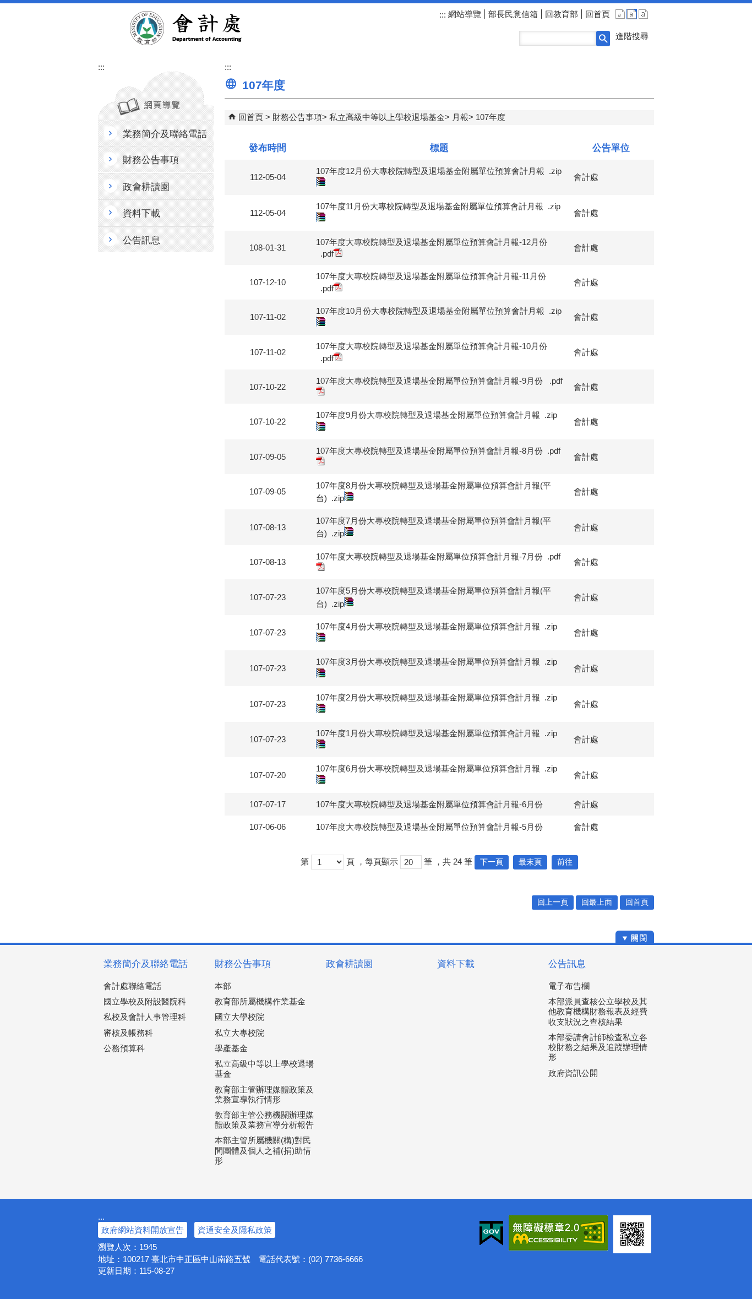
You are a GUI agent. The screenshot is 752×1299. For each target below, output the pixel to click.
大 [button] (643, 14)
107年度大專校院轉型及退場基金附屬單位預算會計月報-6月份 (429, 804)
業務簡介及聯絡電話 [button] (165, 134)
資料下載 (456, 964)
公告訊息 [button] (141, 240)
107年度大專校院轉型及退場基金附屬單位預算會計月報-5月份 (429, 826)
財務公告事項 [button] (151, 160)
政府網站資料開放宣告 (142, 1230)
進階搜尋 (632, 36)
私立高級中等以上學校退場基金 (387, 117)
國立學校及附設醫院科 (144, 1001)
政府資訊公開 (573, 1073)
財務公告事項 (297, 117)
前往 (565, 862)
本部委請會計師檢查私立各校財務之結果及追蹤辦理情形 (597, 1047)
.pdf (327, 253)
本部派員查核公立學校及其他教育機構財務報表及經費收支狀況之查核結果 (597, 1011)
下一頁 (491, 862)
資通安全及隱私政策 (235, 1230)
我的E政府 (491, 1233)
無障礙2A (558, 1233)
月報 (460, 117)
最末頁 (530, 862)
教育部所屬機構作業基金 (260, 1001)
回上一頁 (552, 902)
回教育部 (561, 14)
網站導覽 (463, 14)
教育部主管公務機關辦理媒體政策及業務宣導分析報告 (264, 1119)
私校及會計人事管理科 (144, 1016)
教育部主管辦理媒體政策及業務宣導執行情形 (264, 1094)
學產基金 (231, 1048)
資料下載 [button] (141, 213)
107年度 (490, 117)
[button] (603, 38)
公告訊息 (567, 964)
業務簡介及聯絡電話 (145, 964)
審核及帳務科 (128, 1032)
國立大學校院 (239, 1016)
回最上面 (596, 902)
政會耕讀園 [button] (146, 187)
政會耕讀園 (349, 964)
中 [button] (631, 14)
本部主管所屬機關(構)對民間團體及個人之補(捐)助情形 (263, 1150)
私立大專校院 (239, 1032)
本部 (223, 986)
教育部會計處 (199, 28)
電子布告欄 (569, 986)
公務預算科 (124, 1048)
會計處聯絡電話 (132, 986)
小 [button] (620, 14)
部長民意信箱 (513, 14)
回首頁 (597, 14)
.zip (337, 498)
